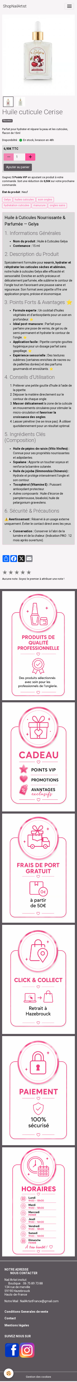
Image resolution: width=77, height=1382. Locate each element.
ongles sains (57, 205)
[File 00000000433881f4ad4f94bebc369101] (38, 979)
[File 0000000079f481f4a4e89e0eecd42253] (38, 645)
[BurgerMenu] (69, 6)
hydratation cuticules (16, 205)
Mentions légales (16, 1325)
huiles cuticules (24, 199)
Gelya (7, 199)
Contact (10, 1318)
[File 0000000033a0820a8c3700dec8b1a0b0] (38, 1090)
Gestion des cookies (38, 1376)
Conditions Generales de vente (26, 1311)
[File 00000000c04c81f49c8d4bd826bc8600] (38, 867)
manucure (39, 205)
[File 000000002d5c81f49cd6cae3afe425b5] (38, 756)
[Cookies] (8, 1373)
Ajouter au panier (18, 167)
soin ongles (45, 199)
